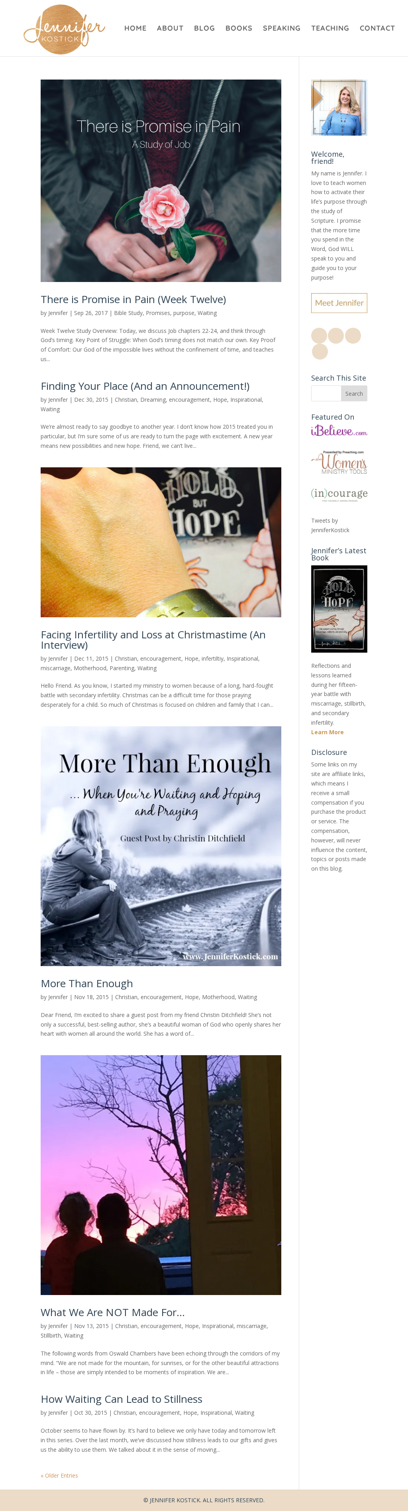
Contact (377, 29)
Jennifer (58, 313)
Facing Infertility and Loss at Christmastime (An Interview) (153, 639)
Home (135, 29)
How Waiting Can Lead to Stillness (121, 1399)
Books (239, 29)
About (170, 29)
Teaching (330, 29)
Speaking (282, 29)
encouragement (189, 399)
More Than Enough (87, 983)
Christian (126, 399)
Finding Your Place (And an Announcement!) (145, 386)
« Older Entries (59, 1475)
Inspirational (246, 399)
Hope (220, 399)
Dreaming (153, 399)
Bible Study (128, 313)
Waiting (207, 313)
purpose (183, 313)
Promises (158, 313)
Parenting (122, 668)
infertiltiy (213, 658)
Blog (204, 29)
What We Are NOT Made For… (113, 1312)
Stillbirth (51, 1335)
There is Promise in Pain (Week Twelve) (133, 299)
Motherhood (90, 668)
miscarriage (56, 668)
